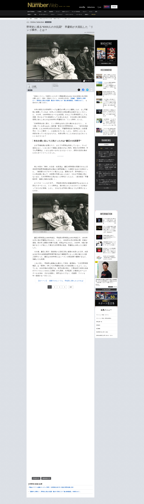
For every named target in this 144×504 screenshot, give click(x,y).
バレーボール (79, 14)
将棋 (35, 14)
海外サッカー (65, 11)
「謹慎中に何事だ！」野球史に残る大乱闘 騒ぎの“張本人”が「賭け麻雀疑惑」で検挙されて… (55, 491)
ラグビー (53, 14)
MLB (45, 11)
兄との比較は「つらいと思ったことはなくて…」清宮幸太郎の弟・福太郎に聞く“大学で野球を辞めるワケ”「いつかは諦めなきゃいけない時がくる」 (107, 182)
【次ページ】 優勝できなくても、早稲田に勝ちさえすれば (60, 281)
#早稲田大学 (36, 478)
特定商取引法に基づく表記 (102, 332)
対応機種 (98, 328)
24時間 (106, 148)
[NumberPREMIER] (107, 6)
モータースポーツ (43, 14)
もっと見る (106, 187)
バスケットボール (69, 14)
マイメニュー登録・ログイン (102, 314)
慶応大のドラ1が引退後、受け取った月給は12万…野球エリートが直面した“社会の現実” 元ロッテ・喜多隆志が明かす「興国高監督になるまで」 (107, 154)
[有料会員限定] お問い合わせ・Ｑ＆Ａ (104, 335)
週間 (112, 148)
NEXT (71, 287)
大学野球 (36, 18)
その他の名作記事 (106, 289)
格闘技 (29, 14)
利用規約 (98, 325)
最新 (101, 148)
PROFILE (30, 90)
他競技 (86, 14)
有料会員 (114, 6)
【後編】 (73, 98)
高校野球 (51, 11)
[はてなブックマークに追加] (87, 90)
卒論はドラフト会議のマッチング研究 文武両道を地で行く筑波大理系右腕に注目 (51, 487)
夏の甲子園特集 (31, 11)
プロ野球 (39, 11)
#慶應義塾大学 (46, 478)
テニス (90, 11)
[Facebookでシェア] (83, 90)
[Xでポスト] (79, 90)
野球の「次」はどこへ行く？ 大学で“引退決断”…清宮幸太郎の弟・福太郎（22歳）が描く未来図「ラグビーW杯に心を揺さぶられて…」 (107, 174)
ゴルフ (84, 11)
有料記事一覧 (99, 321)
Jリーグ (57, 11)
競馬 (96, 11)
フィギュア (60, 14)
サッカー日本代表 (76, 11)
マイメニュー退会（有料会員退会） (104, 318)
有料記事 (93, 14)
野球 (31, 18)
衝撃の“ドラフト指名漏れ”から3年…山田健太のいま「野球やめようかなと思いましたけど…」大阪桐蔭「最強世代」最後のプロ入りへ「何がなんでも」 (107, 167)
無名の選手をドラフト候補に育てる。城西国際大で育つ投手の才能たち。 (107, 160)
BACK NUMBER (48, 22)
